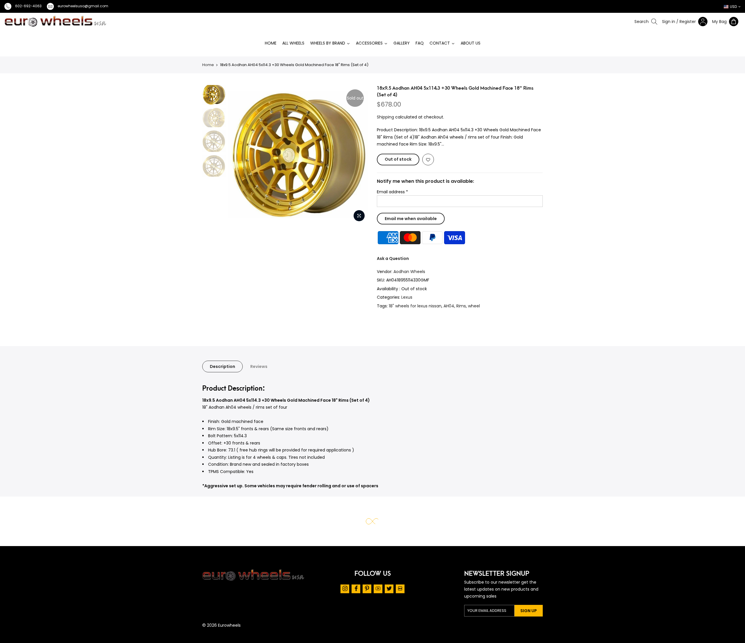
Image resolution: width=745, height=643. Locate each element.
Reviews (258, 366)
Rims (461, 306)
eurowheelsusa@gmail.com (83, 5)
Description (222, 366)
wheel (474, 306)
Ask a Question (393, 258)
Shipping (385, 117)
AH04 (449, 306)
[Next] (365, 155)
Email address (392, 192)
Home (208, 65)
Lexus (406, 297)
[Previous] (214, 155)
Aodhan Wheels (409, 271)
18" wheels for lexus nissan (415, 306)
